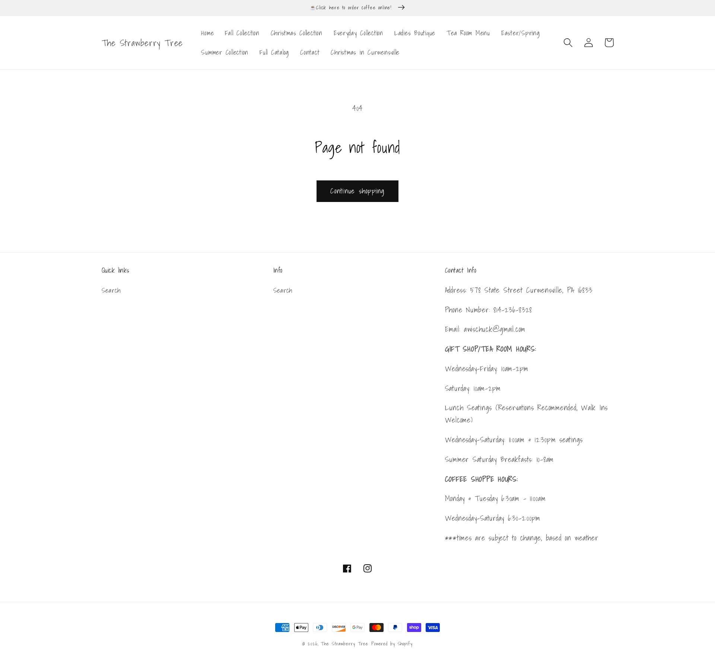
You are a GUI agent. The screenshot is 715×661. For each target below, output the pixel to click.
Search (111, 290)
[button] (568, 42)
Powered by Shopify (392, 643)
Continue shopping (357, 190)
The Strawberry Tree (344, 643)
